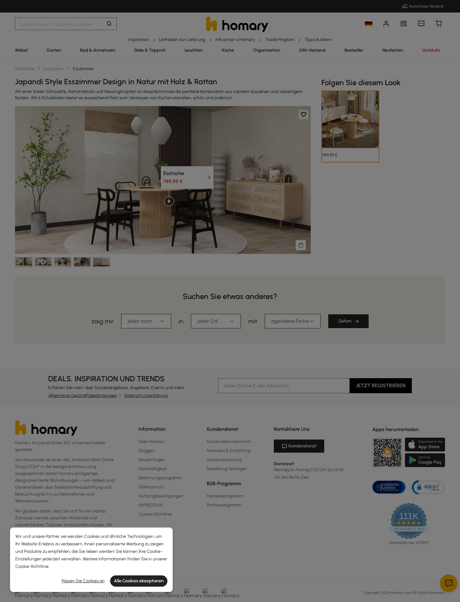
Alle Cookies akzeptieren (139, 581)
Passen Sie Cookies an (83, 581)
